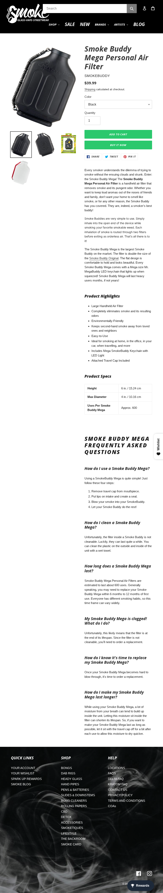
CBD (64, 811)
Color (87, 96)
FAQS (112, 773)
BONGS (66, 768)
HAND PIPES (70, 784)
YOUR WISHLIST (22, 773)
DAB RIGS (68, 773)
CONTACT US (117, 789)
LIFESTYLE (69, 833)
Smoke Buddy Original (103, 258)
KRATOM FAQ (117, 784)
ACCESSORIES (72, 822)
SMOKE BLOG (21, 784)
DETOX (66, 817)
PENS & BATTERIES (75, 789)
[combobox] (85, 8)
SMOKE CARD (71, 844)
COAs (112, 806)
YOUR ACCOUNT (23, 768)
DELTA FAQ (116, 779)
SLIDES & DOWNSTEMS (78, 795)
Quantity (89, 112)
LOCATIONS (116, 768)
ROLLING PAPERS (74, 806)
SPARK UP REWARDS (26, 779)
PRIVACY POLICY (120, 795)
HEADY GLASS (71, 779)
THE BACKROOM (73, 838)
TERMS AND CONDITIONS (126, 800)
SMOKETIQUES (72, 828)
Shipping (89, 89)
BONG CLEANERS (74, 800)
